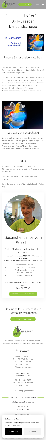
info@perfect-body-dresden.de (23, 402)
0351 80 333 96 (23, 288)
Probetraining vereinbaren (23, 294)
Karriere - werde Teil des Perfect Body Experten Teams (23, 439)
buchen (26, 4)
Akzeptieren (13, 431)
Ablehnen (32, 431)
